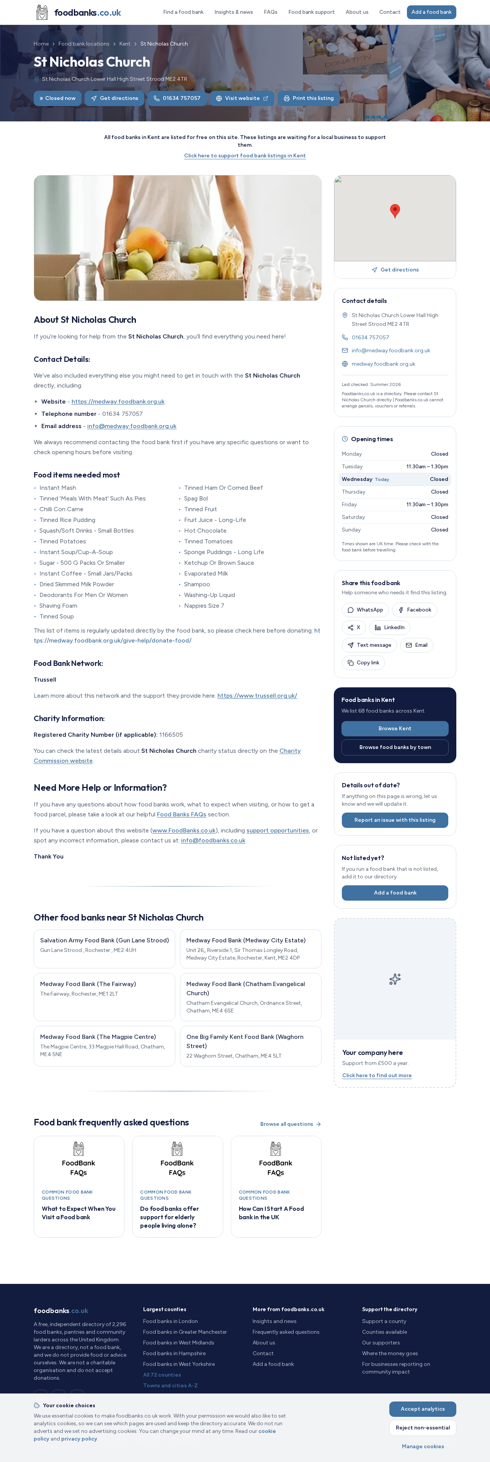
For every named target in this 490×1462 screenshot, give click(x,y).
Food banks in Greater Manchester (185, 1332)
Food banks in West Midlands (178, 1342)
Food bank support (311, 12)
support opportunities (278, 830)
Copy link (368, 662)
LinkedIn (394, 627)
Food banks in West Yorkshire (179, 1364)
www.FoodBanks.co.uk (184, 830)
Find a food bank (183, 12)
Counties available (384, 1332)
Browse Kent (395, 728)
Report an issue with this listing (395, 820)
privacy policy (79, 1439)
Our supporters (381, 1342)
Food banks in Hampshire (174, 1353)
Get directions (119, 98)
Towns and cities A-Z (170, 1385)
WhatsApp (370, 610)
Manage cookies (423, 1446)
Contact (390, 12)
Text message (374, 645)
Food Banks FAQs (181, 814)
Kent (125, 44)
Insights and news (275, 1321)
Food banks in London (170, 1321)
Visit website (242, 98)
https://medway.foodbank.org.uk (118, 401)
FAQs (271, 12)
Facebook (419, 610)
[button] (395, 211)
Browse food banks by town (395, 747)
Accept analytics (423, 1409)
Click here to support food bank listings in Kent (245, 155)
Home (41, 44)
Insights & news (233, 12)
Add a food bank (432, 12)
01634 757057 (182, 98)
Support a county (384, 1321)
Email (421, 645)
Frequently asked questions (286, 1332)
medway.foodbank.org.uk (383, 364)
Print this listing (313, 98)
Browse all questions (286, 1124)
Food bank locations (84, 44)
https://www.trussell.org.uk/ (257, 695)
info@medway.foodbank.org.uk (131, 426)
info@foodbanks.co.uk (213, 840)
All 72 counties (162, 1375)
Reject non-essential (423, 1427)
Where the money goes (390, 1353)
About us (357, 12)
